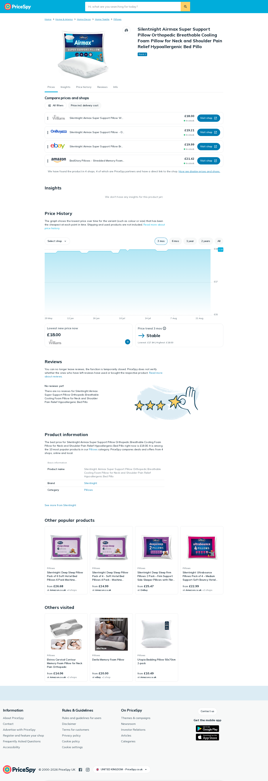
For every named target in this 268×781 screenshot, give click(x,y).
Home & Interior (64, 19)
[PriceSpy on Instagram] (88, 769)
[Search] (185, 6)
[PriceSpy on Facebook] (80, 769)
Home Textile (102, 19)
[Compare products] (126, 30)
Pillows (118, 19)
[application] (134, 284)
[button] (56, 105)
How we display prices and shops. (199, 171)
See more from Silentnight (60, 505)
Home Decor (84, 19)
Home (48, 19)
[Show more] (48, 118)
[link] (66, 560)
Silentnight (90, 483)
